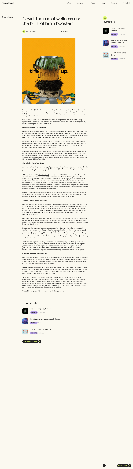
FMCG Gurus (78, 133)
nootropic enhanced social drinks (45, 263)
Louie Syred (47, 291)
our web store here (48, 285)
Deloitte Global (44, 175)
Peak (84, 283)
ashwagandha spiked (62, 261)
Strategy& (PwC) (61, 141)
